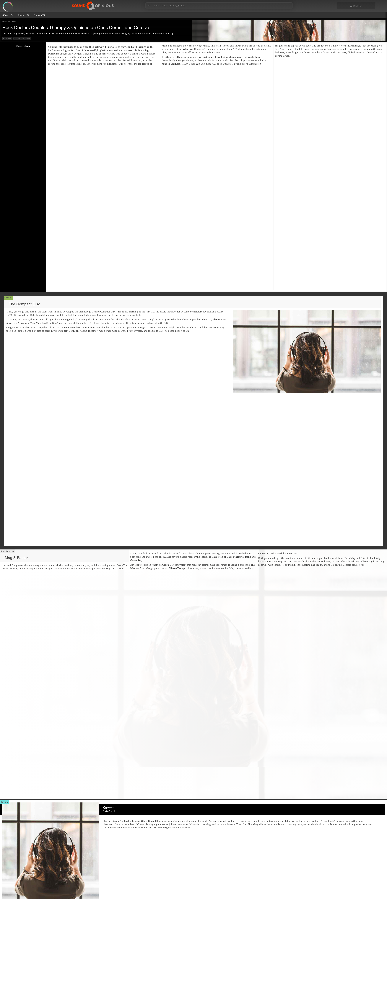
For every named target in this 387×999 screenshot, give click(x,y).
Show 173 (39, 15)
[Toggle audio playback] (9, 8)
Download (7, 39)
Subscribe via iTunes (21, 39)
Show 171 (7, 15)
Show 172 (23, 15)
